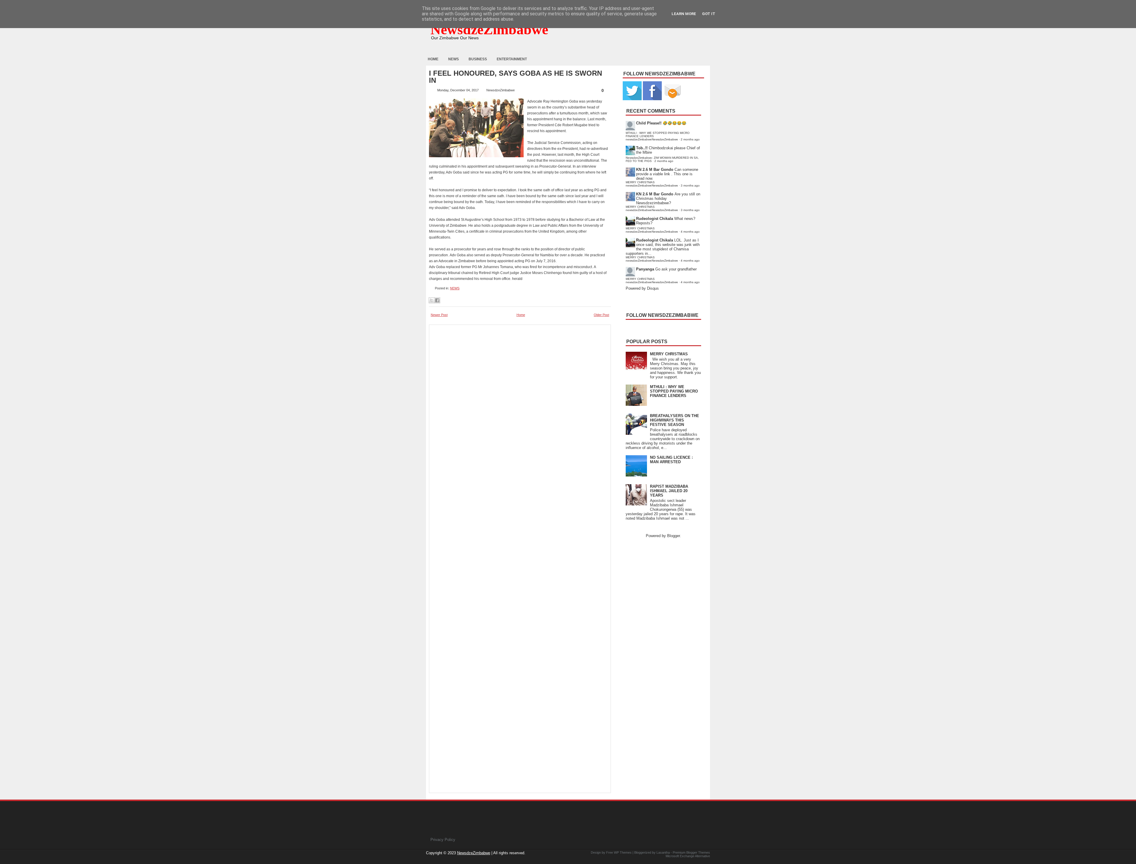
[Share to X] (432, 300)
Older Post (601, 315)
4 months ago (690, 231)
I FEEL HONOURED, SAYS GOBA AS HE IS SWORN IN (515, 77)
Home (433, 59)
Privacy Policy (442, 839)
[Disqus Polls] (520, 402)
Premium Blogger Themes (691, 852)
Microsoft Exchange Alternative (688, 856)
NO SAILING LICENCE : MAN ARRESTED (671, 459)
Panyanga (645, 269)
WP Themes (623, 852)
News (453, 59)
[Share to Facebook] (437, 300)
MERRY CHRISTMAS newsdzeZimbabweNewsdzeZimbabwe (652, 184)
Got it (708, 14)
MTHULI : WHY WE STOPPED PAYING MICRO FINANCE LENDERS (674, 391)
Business (478, 59)
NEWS (454, 288)
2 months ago (690, 139)
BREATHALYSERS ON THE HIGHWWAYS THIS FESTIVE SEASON (674, 420)
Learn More (684, 14)
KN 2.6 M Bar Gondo (654, 169)
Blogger (673, 536)
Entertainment (512, 59)
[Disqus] (520, 554)
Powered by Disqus (642, 288)
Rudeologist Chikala (654, 218)
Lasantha (663, 852)
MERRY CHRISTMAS (669, 354)
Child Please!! (648, 123)
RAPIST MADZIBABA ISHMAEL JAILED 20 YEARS (669, 490)
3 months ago (690, 185)
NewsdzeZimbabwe (489, 29)
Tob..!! (642, 148)
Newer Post (439, 315)
